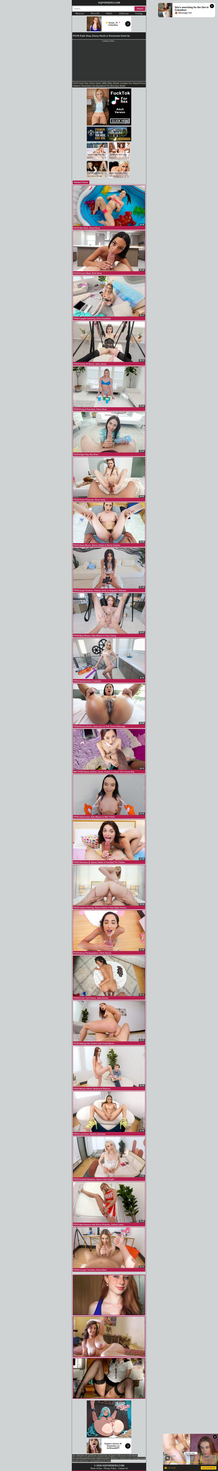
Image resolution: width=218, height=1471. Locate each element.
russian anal (125, 1455)
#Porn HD (95, 13)
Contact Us (123, 1468)
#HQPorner (124, 13)
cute (94, 86)
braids (122, 86)
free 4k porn (86, 1455)
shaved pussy (139, 83)
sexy (103, 1458)
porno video (119, 1458)
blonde (116, 83)
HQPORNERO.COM (109, 2)
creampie (124, 83)
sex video (76, 1455)
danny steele (95, 83)
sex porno (76, 1458)
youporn (85, 1458)
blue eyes (114, 86)
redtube (134, 1455)
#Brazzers (79, 13)
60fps (110, 83)
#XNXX (109, 13)
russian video (95, 1458)
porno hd (115, 1455)
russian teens (78, 1461)
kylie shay (84, 83)
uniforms (77, 86)
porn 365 (110, 1458)
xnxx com (89, 1461)
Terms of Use (96, 1468)
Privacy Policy (110, 1468)
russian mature (131, 1458)
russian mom (104, 1461)
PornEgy (139, 13)
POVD (75, 83)
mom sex (96, 1455)
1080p (104, 83)
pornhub (142, 1458)
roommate (86, 86)
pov (130, 83)
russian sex (106, 1455)
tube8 (96, 1461)
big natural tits (103, 86)
